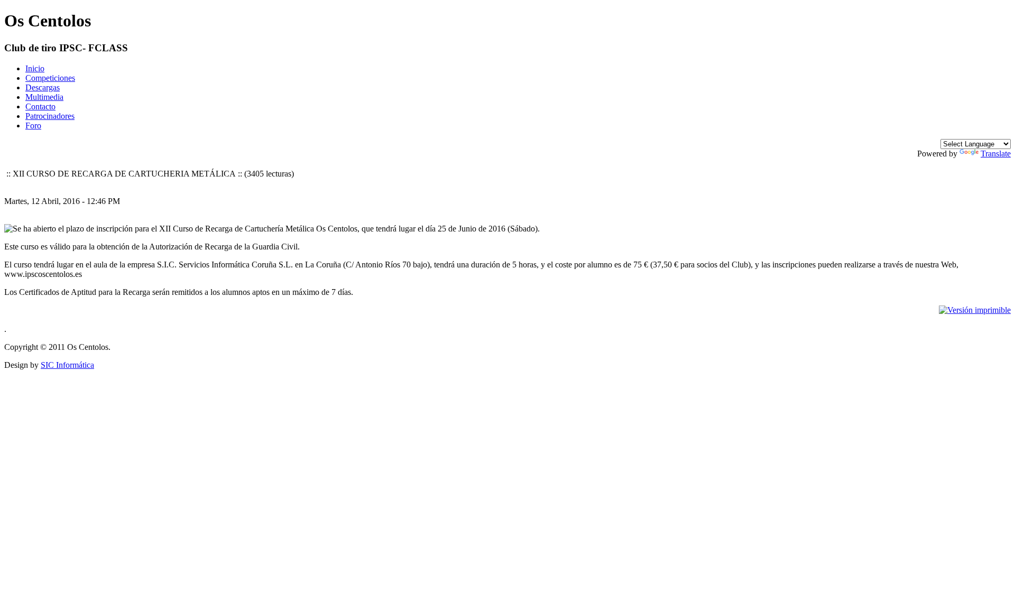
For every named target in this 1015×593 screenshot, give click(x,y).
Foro (33, 125)
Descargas (42, 87)
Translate (996, 153)
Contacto (40, 106)
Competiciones (50, 77)
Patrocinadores (50, 116)
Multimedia (44, 96)
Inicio (34, 68)
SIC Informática (67, 364)
